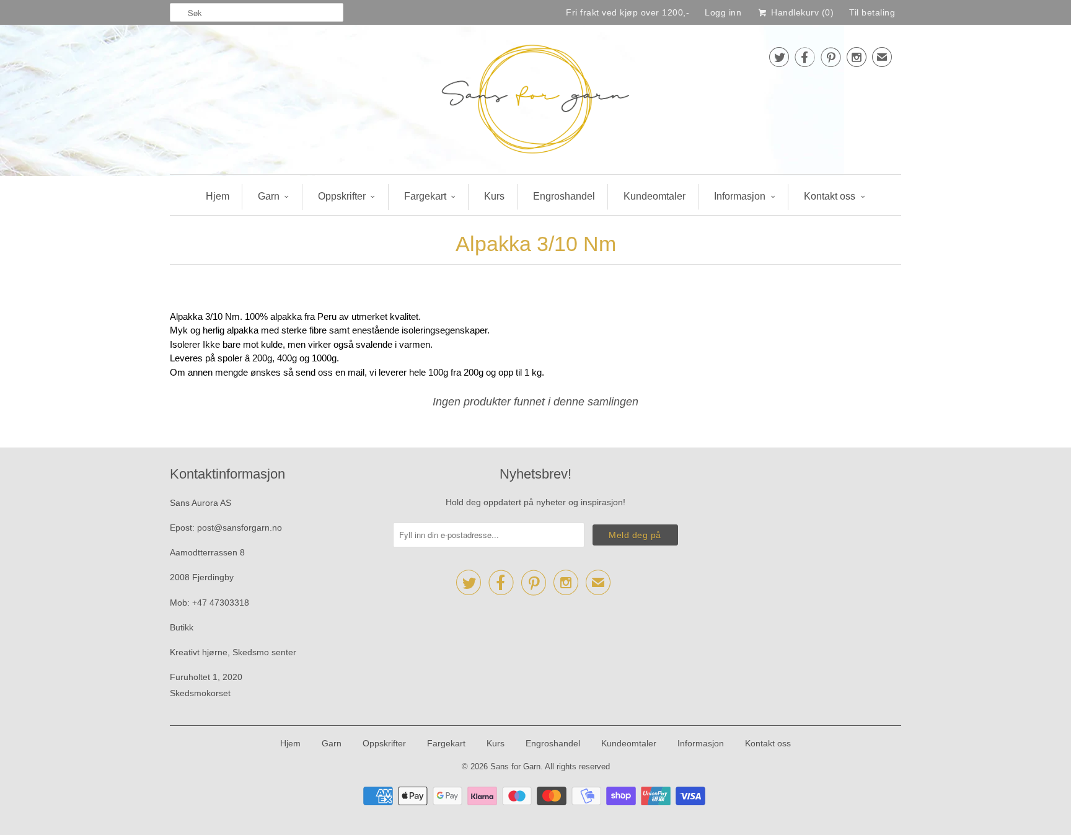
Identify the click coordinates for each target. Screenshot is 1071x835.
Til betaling (872, 12)
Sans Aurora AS (200, 503)
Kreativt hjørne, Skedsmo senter (233, 652)
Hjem (217, 196)
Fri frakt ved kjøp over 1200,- (627, 12)
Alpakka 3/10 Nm (536, 243)
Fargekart (425, 196)
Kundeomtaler (654, 196)
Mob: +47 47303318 (209, 602)
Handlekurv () (801, 12)
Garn (269, 196)
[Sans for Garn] (535, 102)
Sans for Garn (515, 766)
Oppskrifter (342, 196)
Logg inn (723, 12)
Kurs (494, 196)
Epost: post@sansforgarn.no (226, 527)
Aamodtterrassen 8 (207, 552)
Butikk (181, 627)
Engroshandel (564, 196)
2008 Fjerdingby (202, 577)
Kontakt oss (829, 196)
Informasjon (739, 196)
